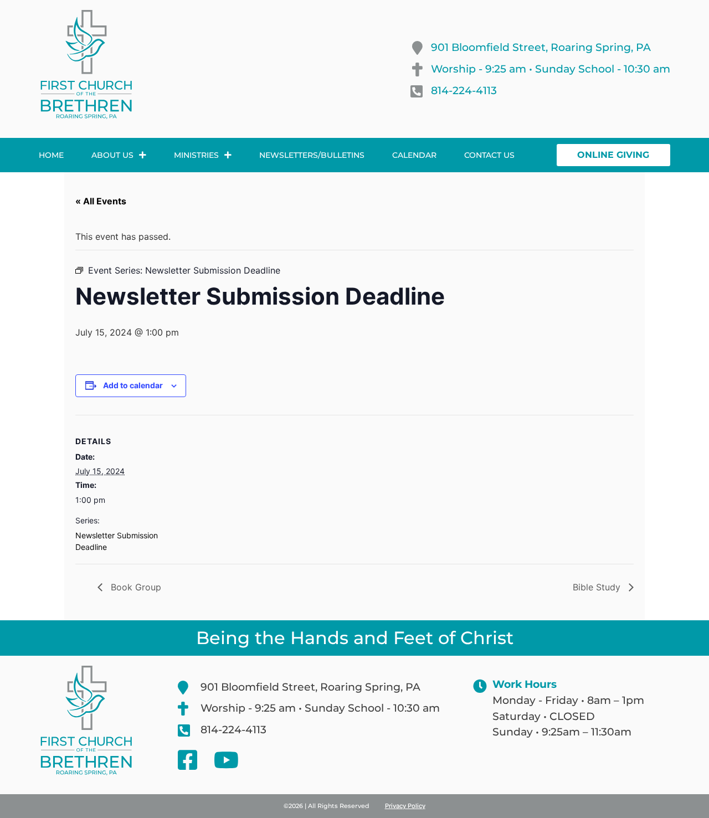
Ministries (196, 155)
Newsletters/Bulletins (311, 155)
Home (51, 155)
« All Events (100, 201)
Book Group (134, 587)
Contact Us (489, 155)
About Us (112, 155)
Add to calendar (133, 385)
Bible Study (598, 587)
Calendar (414, 155)
